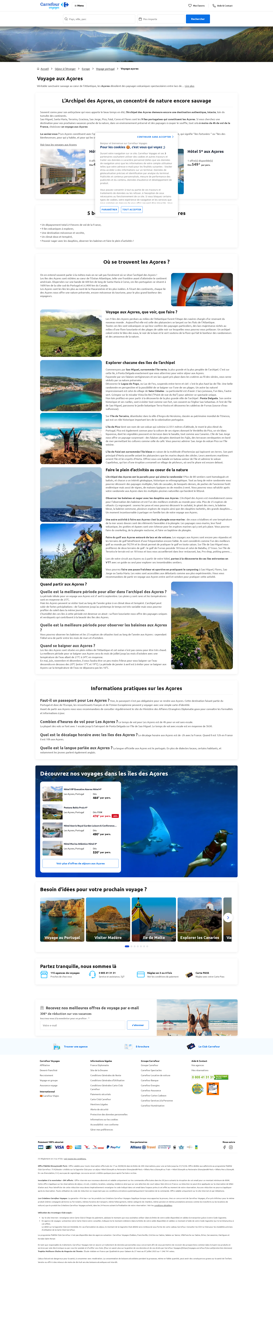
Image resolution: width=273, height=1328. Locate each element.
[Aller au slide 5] (141, 946)
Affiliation (45, 1065)
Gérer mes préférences (101, 1129)
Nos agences (197, 1065)
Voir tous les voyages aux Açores (58, 144)
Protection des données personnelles (108, 1114)
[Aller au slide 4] (138, 946)
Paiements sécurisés (100, 1094)
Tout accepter (131, 209)
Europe (86, 68)
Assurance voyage (49, 1085)
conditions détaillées (163, 1205)
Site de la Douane (99, 1070)
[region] (136, 175)
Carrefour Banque (149, 1080)
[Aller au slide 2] (131, 946)
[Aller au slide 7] (147, 946)
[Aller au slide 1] (127, 946)
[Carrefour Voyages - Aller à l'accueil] (54, 5)
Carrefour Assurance (151, 1090)
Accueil (45, 68)
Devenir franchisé (48, 1070)
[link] (87, 171)
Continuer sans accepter (154, 136)
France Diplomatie (99, 1065)
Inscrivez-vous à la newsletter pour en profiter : (64, 1018)
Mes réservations (199, 1070)
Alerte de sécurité (99, 1109)
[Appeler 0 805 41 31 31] (212, 1077)
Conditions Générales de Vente (105, 1075)
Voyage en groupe (49, 1080)
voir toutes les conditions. (75, 1158)
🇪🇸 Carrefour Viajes (49, 1095)
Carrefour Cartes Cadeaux (153, 1095)
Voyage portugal (105, 68)
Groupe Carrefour (149, 1065)
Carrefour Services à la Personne (157, 1100)
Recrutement (46, 1075)
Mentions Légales (99, 1104)
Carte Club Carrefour (100, 1099)
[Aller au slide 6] (144, 946)
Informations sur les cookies (104, 1119)
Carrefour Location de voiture (155, 1075)
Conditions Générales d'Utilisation (107, 1080)
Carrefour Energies (150, 1085)
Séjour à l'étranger (65, 68)
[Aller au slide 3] (135, 946)
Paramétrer (109, 209)
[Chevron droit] (228, 917)
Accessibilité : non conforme (104, 1124)
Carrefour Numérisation (152, 1105)
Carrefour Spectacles (151, 1070)
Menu (80, 5)
